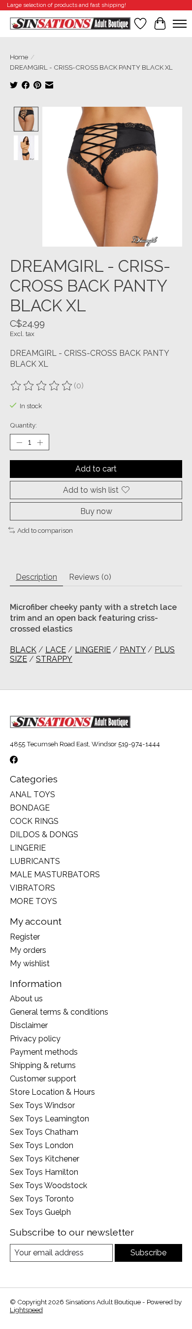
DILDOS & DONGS (44, 834)
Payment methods (44, 1052)
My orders (28, 950)
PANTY (133, 649)
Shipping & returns (43, 1065)
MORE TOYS (33, 901)
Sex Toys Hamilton (44, 1172)
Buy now (96, 511)
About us (26, 998)
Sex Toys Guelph (40, 1212)
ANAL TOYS (32, 794)
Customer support (43, 1078)
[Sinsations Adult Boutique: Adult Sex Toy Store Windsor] (70, 23)
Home (19, 57)
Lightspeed (26, 1310)
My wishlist (30, 963)
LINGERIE (93, 649)
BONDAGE (30, 808)
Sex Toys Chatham (44, 1132)
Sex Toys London (41, 1145)
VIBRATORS (32, 888)
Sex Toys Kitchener (44, 1158)
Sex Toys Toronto (42, 1198)
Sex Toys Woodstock (48, 1185)
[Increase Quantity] (39, 442)
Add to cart (96, 468)
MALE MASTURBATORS (55, 874)
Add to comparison (45, 530)
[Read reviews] (42, 386)
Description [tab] (36, 577)
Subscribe (148, 1252)
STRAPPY (54, 659)
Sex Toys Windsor (42, 1105)
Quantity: (23, 425)
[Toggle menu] (180, 24)
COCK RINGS (34, 821)
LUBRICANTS (35, 861)
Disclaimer (29, 1025)
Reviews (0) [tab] (90, 577)
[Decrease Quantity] (19, 442)
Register (25, 937)
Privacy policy (35, 1038)
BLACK (23, 649)
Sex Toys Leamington (49, 1118)
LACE (55, 649)
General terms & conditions (59, 1012)
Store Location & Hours (52, 1092)
